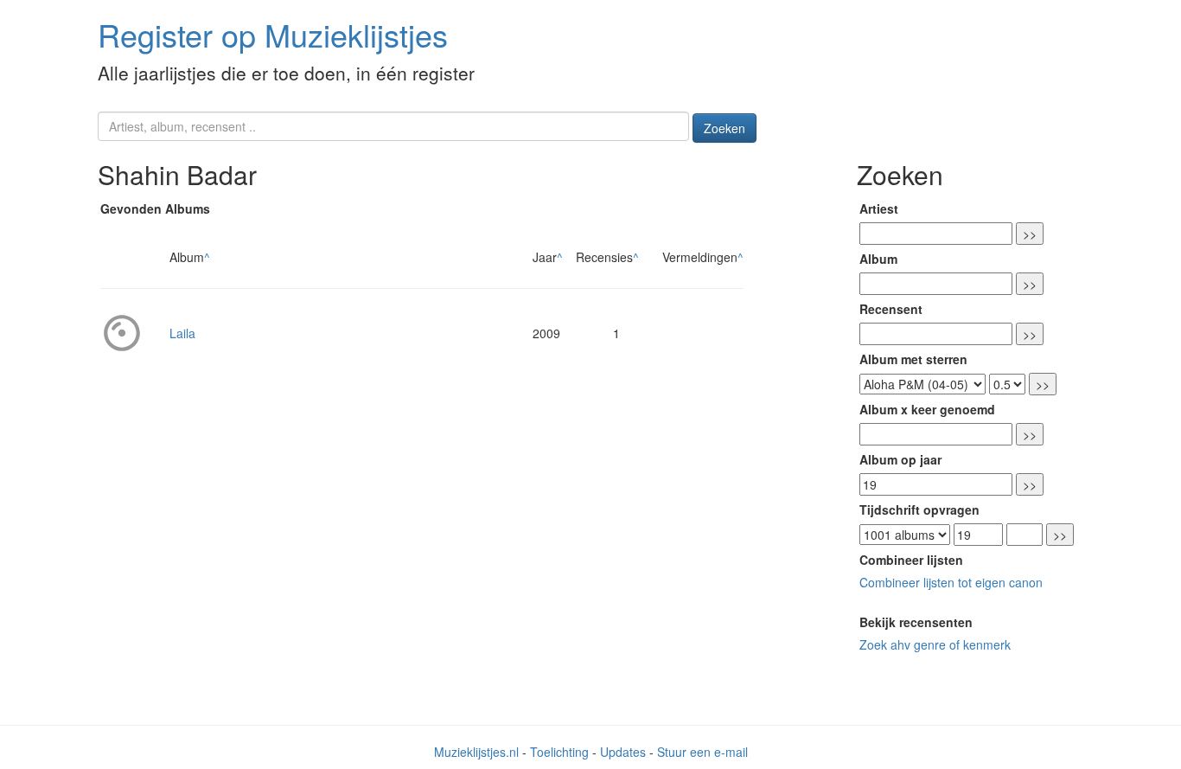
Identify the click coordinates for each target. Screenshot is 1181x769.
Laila (182, 333)
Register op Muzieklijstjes (273, 34)
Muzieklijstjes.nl (476, 751)
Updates (623, 751)
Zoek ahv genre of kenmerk (935, 644)
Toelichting (559, 751)
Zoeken (724, 128)
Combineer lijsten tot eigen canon (951, 582)
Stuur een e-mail (702, 751)
